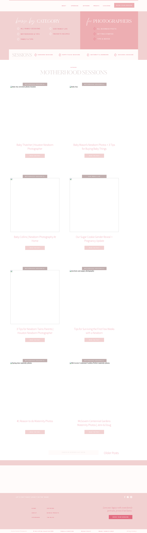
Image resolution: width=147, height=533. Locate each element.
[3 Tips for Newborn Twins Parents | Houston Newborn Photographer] (34, 297)
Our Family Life (94, 176)
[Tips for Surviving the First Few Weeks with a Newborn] (94, 297)
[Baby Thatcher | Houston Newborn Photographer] (34, 113)
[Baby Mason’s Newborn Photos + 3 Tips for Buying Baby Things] (94, 113)
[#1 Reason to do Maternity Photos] (34, 389)
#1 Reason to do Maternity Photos (35, 421)
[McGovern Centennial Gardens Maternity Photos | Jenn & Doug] (94, 389)
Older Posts (111, 453)
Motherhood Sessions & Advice (37, 84)
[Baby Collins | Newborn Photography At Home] (34, 205)
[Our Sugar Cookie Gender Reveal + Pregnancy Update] (94, 205)
